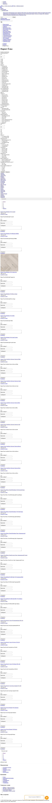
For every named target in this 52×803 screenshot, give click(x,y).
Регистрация (3, 9)
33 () (3, 168)
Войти (2, 8)
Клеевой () (5, 91)
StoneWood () (5, 81)
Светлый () (5, 144)
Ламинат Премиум (7, 14)
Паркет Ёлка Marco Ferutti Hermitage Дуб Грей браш (12, 511)
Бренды (4, 2)
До (1, 56)
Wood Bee (3, 196)
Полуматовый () (6, 109)
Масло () (4, 157)
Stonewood (3, 191)
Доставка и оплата (7, 767)
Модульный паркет (33, 12)
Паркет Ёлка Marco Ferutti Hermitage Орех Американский (13, 533)
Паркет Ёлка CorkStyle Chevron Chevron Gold (10, 424)
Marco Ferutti (3, 184)
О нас (4, 777)
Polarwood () (5, 80)
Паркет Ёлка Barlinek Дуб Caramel (8, 211)
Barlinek (2, 176)
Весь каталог (6, 772)
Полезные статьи (6, 769)
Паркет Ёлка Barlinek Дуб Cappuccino (9, 272)
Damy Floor (3, 178)
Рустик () (4, 151)
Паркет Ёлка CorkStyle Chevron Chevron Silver (10, 468)
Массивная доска (25, 12)
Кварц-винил (6, 12)
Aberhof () (4, 66)
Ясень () (4, 122)
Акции (4, 1)
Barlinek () (4, 68)
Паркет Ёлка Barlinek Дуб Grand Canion (9, 337)
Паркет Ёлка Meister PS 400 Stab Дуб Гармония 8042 (12, 577)
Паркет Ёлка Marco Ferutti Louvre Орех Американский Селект (14, 555)
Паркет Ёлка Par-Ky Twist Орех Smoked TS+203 (11, 685)
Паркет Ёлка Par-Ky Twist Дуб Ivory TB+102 (10, 642)
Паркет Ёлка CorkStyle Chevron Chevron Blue (10, 402)
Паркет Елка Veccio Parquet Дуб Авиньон (9, 707)
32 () (3, 167)
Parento (2, 189)
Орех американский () (7, 119)
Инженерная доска (13, 12)
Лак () (4, 156)
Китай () (4, 98)
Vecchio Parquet (4, 193)
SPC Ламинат (46, 13)
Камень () (4, 113)
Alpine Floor (3, 175)
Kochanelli (3, 182)
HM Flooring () (5, 71)
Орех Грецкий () (6, 120)
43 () (3, 170)
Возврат (5, 768)
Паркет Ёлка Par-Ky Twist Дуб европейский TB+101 (12, 620)
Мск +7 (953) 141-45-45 (9, 787)
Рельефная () (5, 142)
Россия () (4, 102)
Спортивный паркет (30, 13)
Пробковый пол (14, 13)
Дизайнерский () (6, 115)
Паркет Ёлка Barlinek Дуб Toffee (7, 315)
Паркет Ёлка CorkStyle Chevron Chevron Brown (11, 446)
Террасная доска (22, 14)
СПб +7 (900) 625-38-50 (18, 6)
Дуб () (4, 112)
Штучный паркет (47, 12)
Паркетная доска (21, 13)
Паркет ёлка (40, 12)
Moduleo (2, 186)
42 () (3, 169)
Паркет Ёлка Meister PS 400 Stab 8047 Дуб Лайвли (11, 598)
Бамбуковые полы (7, 13)
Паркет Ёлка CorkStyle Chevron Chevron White (10, 359)
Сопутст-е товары (38, 13)
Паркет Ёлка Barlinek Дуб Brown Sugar (9, 293)
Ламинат (19, 12)
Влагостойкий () (6, 159)
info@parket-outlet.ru (7, 789)
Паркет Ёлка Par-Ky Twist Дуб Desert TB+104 (10, 664)
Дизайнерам (5, 782)
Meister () (4, 75)
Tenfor (2, 192)
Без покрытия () (5, 154)
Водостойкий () (6, 160)
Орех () (4, 118)
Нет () (4, 164)
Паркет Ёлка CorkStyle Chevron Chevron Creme (11, 381)
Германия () (5, 96)
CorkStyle (3, 177)
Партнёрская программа (8, 778)
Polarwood (3, 190)
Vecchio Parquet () (6, 83)
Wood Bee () (5, 86)
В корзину (3, 231)
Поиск (14, 17)
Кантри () (4, 148)
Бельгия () (4, 94)
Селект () (4, 152)
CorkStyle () (4, 70)
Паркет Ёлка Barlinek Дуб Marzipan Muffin (10, 233)
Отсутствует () (5, 137)
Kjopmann (3, 181)
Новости (5, 779)
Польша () (4, 101)
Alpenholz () (5, 67)
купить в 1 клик (4, 214)
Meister (2, 185)
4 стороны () (5, 136)
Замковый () (5, 90)
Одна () (4, 106)
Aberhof (2, 173)
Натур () (4, 149)
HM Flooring (3, 180)
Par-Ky (2, 188)
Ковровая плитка (15, 14)
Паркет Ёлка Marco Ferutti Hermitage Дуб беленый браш (13, 489)
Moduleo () (5, 76)
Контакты (5, 3)
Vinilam (2, 194)
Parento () (4, 78)
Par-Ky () (4, 77)
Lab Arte (2, 183)
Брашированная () (6, 139)
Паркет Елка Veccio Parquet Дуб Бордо (9, 729)
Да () (3, 163)
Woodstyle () (5, 87)
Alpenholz (3, 174)
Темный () (4, 146)
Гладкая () (4, 141)
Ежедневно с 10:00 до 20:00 (9, 791)
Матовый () (5, 108)
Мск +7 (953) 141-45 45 (7, 6)
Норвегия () (5, 99)
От (1, 54)
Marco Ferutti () (5, 73)
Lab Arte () (4, 72)
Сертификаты (6, 780)
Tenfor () (4, 82)
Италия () (4, 97)
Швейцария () (5, 103)
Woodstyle (3, 197)
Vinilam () (4, 85)
